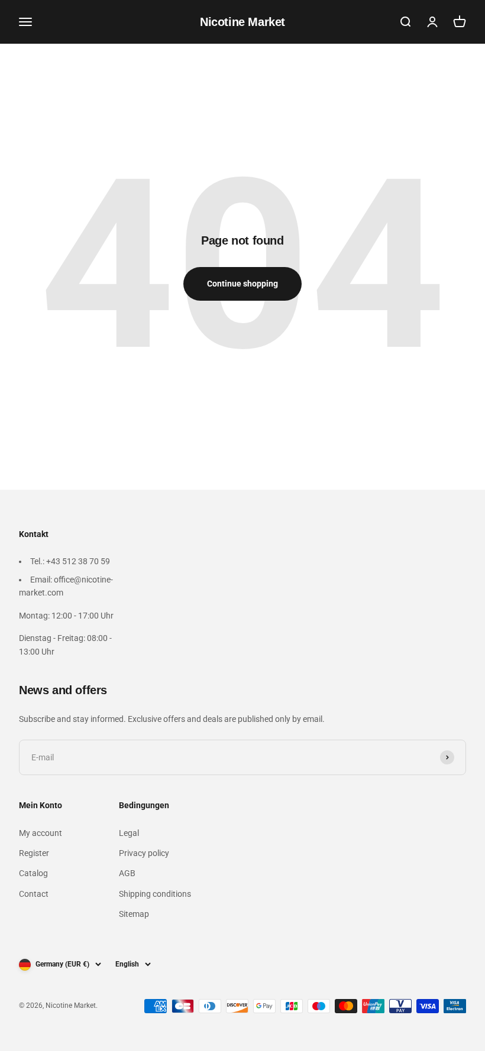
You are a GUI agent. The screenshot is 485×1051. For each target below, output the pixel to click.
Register (34, 853)
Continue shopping (242, 283)
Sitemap (134, 914)
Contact (33, 894)
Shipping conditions (155, 894)
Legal (129, 833)
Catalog (33, 873)
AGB (127, 873)
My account (40, 833)
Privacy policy (144, 853)
